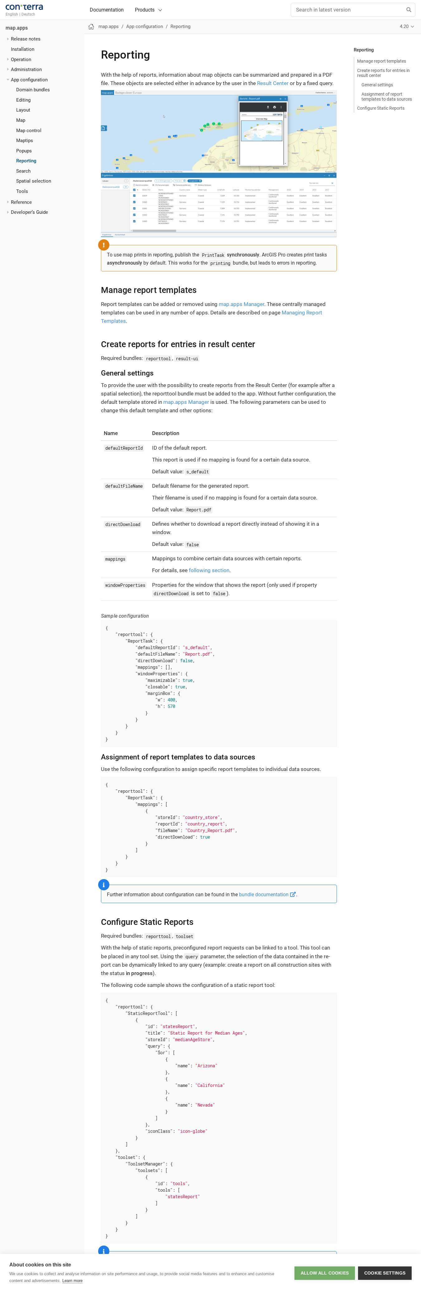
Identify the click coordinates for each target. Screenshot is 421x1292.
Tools (22, 191)
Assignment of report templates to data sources (386, 97)
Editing (23, 100)
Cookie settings (384, 1273)
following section (209, 570)
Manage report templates (381, 61)
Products (145, 10)
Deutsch (28, 14)
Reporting (26, 161)
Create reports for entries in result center (383, 73)
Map (20, 120)
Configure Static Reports (380, 108)
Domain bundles (33, 90)
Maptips (24, 140)
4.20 (404, 26)
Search (23, 171)
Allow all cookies (325, 1273)
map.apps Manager (241, 304)
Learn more (72, 1280)
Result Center (273, 83)
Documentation (107, 9)
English (12, 14)
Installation (22, 49)
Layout (23, 110)
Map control (28, 130)
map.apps (17, 28)
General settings (377, 84)
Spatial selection (33, 181)
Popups (24, 151)
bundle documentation (264, 894)
